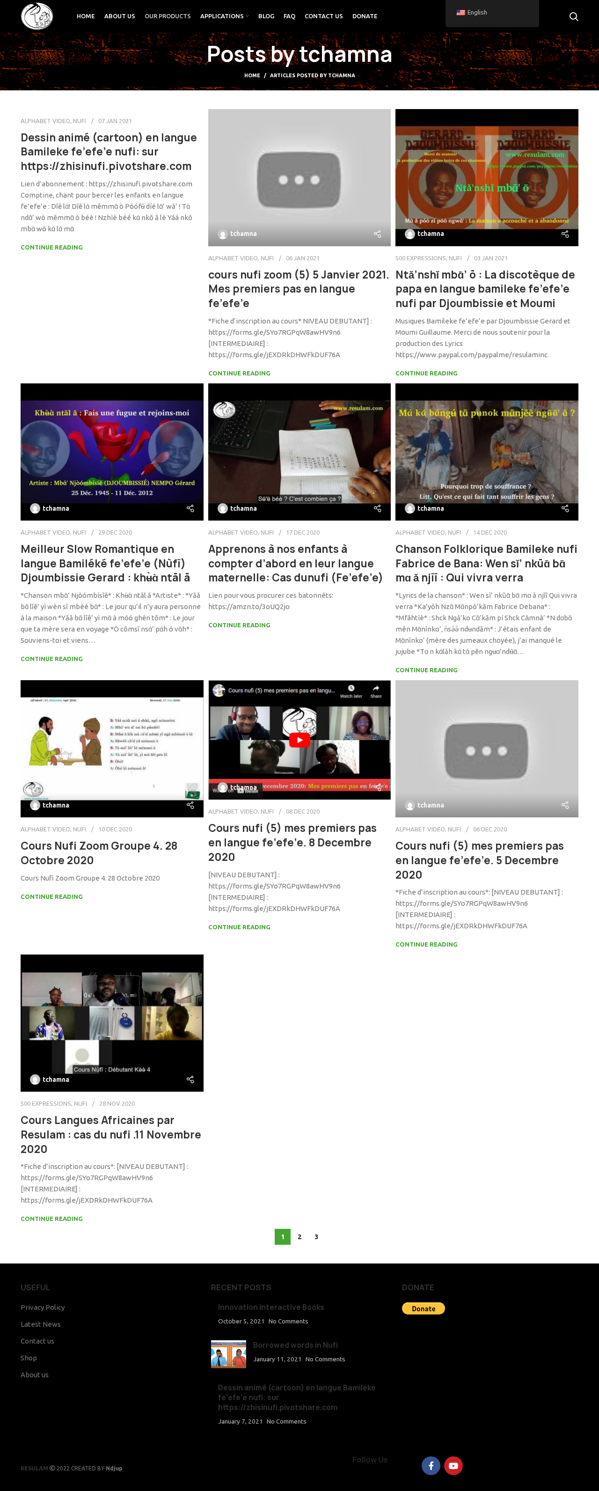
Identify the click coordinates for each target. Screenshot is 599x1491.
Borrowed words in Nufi (295, 1345)
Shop (29, 1358)
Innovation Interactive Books (271, 1307)
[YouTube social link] (453, 1465)
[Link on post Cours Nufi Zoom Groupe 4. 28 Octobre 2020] (112, 748)
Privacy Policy (43, 1307)
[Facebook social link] (431, 1465)
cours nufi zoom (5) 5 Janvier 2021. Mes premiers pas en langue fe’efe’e (298, 289)
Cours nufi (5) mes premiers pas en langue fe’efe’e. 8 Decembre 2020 (292, 842)
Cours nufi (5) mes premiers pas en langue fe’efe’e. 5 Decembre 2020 (479, 860)
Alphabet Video (45, 121)
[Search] (574, 16)
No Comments (288, 1321)
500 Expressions (420, 258)
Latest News (41, 1324)
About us (35, 1375)
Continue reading (52, 247)
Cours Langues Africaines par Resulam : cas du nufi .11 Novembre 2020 (111, 1134)
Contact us (37, 1341)
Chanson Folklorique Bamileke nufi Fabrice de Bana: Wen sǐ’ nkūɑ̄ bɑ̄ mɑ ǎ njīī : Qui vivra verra (486, 563)
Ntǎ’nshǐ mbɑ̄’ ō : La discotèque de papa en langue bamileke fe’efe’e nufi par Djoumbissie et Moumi (485, 289)
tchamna (346, 54)
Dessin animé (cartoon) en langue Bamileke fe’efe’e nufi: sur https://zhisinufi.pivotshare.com (109, 152)
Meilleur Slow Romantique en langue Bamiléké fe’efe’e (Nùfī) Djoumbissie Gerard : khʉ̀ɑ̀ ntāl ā (105, 563)
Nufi (79, 121)
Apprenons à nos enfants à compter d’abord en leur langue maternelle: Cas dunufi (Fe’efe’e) (295, 563)
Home (252, 75)
